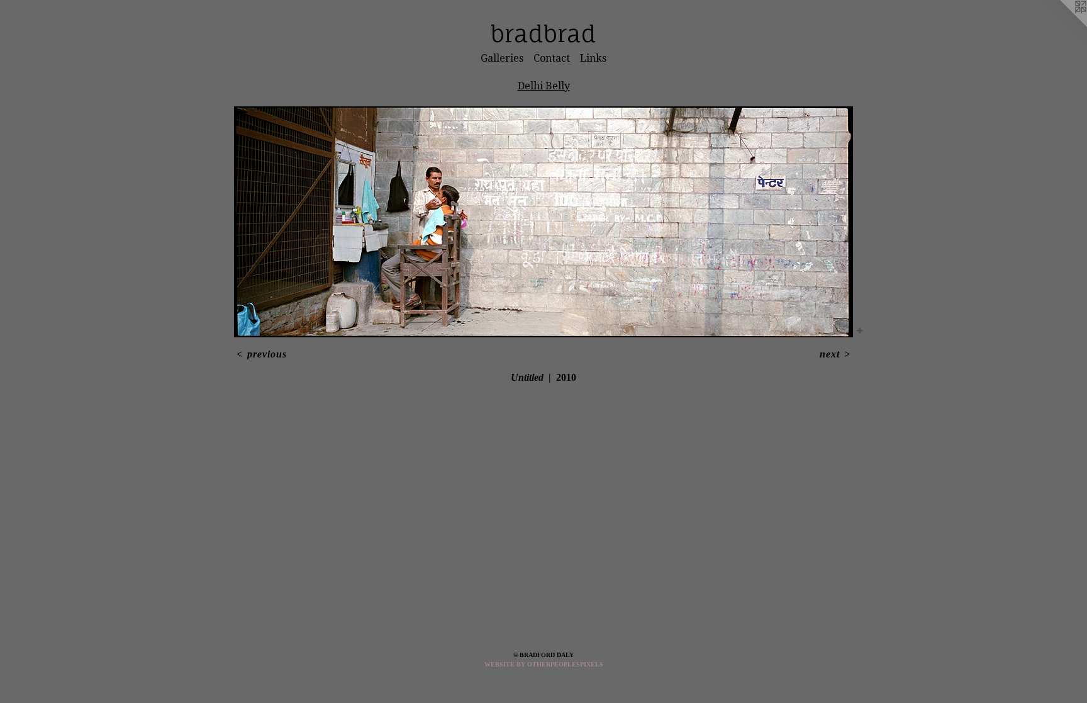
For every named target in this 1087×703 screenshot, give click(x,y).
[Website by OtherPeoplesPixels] (1062, 25)
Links (593, 58)
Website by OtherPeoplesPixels (543, 664)
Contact (551, 58)
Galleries (502, 58)
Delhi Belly (544, 86)
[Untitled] (543, 221)
